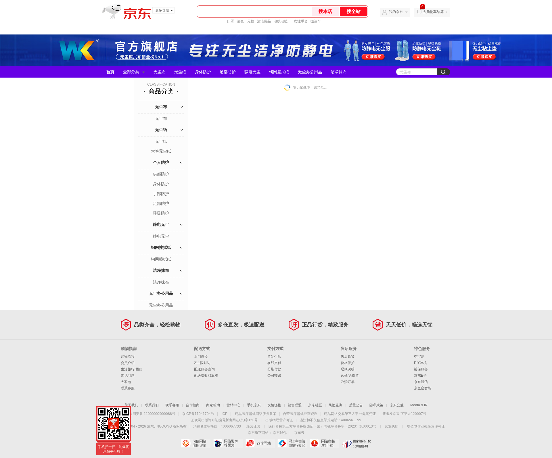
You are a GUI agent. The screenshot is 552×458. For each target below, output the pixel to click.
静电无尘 (252, 72)
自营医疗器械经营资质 (300, 414)
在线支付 (274, 363)
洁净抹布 (339, 72)
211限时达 (202, 363)
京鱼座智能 (422, 388)
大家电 (126, 382)
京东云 (299, 433)
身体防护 (203, 72)
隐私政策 (376, 405)
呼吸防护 (161, 213)
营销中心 (233, 405)
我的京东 (396, 12)
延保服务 (421, 369)
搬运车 (315, 21)
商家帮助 (213, 405)
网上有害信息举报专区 (292, 443)
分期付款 (274, 369)
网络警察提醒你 (228, 443)
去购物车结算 (433, 12)
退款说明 (347, 369)
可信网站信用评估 (195, 443)
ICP (224, 414)
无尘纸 (180, 72)
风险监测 (335, 405)
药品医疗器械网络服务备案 (255, 414)
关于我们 (131, 405)
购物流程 (128, 357)
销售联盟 (295, 405)
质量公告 (356, 405)
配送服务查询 (204, 369)
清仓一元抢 (245, 21)
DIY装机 (420, 363)
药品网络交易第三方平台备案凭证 (350, 414)
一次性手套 (299, 21)
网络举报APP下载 (324, 443)
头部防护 (161, 174)
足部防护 (228, 72)
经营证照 (253, 426)
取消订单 (347, 382)
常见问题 (128, 376)
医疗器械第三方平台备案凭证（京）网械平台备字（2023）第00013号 (322, 426)
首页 (110, 72)
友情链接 (274, 405)
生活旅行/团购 (131, 369)
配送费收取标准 (206, 376)
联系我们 (152, 405)
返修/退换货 (350, 376)
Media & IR (419, 405)
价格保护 (347, 363)
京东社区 (315, 405)
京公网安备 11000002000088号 (150, 414)
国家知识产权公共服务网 (356, 443)
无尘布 (160, 72)
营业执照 (391, 426)
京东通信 (421, 382)
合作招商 (193, 405)
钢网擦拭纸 (279, 72)
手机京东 (254, 405)
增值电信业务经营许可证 (426, 426)
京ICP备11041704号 (198, 414)
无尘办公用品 (310, 72)
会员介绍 (128, 363)
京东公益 (397, 405)
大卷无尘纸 (161, 151)
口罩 (230, 21)
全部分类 (131, 72)
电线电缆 (281, 21)
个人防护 (161, 162)
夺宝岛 (419, 357)
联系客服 (128, 388)
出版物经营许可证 (279, 420)
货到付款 (274, 357)
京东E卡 (420, 376)
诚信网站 (260, 443)
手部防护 (161, 193)
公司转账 (274, 376)
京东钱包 (280, 433)
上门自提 (201, 357)
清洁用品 (264, 21)
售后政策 (347, 357)
